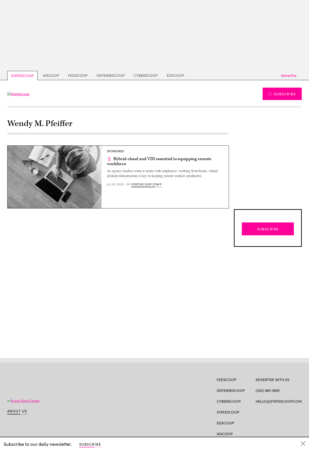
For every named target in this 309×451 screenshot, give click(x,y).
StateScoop (22, 75)
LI (273, 411)
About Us (17, 411)
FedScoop (78, 75)
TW (266, 411)
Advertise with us (272, 379)
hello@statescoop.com (279, 401)
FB (258, 411)
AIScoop (51, 75)
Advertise (288, 75)
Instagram (284, 411)
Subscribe (285, 93)
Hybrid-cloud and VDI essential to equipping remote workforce (159, 161)
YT (291, 411)
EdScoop (175, 75)
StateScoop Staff (146, 184)
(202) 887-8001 (268, 390)
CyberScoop (146, 75)
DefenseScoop (111, 75)
